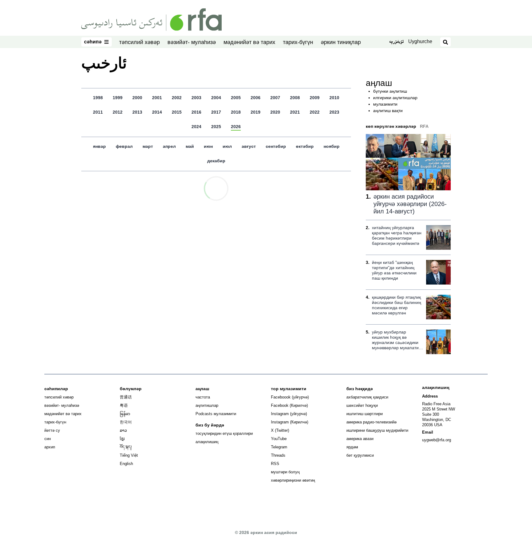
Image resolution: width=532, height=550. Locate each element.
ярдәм (352, 447)
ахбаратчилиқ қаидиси (367, 397)
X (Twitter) (280, 430)
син (47, 438)
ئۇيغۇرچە (396, 42)
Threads (278, 455)
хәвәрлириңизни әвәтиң (293, 480)
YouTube (279, 438)
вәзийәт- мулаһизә (191, 42)
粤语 (124, 405)
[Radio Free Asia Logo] (151, 19)
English (126, 463)
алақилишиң (206, 441)
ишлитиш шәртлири (364, 413)
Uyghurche (420, 41)
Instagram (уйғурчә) (289, 413)
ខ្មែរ (122, 438)
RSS (275, 463)
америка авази (359, 438)
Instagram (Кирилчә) (289, 422)
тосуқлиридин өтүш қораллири (224, 433)
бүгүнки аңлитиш (390, 91)
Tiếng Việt (129, 455)
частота (202, 397)
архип (49, 447)
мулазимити (385, 104)
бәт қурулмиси (360, 455)
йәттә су (52, 430)
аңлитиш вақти (388, 110)
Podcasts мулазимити (215, 413)
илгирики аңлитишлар (395, 97)
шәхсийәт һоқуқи (362, 405)
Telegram (279, 447)
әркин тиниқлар (341, 42)
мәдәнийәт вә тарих (249, 42)
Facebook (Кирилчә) (289, 405)
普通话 (126, 397)
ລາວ (123, 430)
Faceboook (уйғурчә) (290, 397)
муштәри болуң (285, 472)
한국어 (126, 422)
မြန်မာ (125, 413)
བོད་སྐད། (126, 447)
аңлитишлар (206, 405)
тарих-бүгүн (298, 42)
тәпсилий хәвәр (139, 42)
